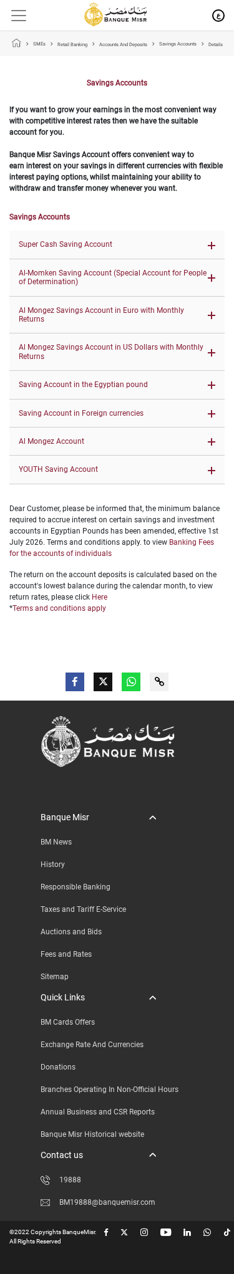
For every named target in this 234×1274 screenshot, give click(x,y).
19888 (70, 1180)
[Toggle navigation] (14, 15)
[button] (117, 245)
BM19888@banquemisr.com (107, 1202)
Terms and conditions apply (59, 608)
